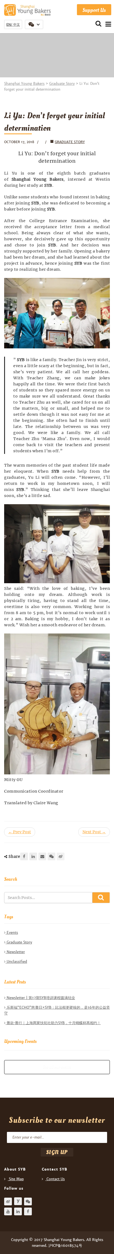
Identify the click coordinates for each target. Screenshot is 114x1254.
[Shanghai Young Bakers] (31, 10)
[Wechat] (34, 24)
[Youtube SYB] (8, 1211)
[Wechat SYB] (28, 1201)
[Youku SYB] (18, 1201)
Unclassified (17, 961)
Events (12, 932)
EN (8, 24)
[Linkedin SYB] (18, 1211)
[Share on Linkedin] (33, 856)
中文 (16, 24)
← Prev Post (19, 831)
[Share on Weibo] (60, 856)
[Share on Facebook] (24, 856)
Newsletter (16, 952)
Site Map (16, 1179)
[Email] (42, 856)
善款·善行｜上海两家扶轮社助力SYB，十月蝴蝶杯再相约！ (54, 1023)
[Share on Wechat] (51, 856)
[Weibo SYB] (8, 1201)
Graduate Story (70, 142)
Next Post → (94, 831)
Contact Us (55, 1179)
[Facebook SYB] (28, 1211)
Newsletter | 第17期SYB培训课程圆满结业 (41, 997)
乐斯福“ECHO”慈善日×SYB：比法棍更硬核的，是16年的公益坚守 (57, 1010)
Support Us (94, 10)
